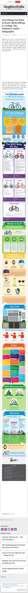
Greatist (12, 514)
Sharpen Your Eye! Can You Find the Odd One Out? (14, 562)
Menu (3, 13)
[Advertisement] (14, 67)
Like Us (3, 577)
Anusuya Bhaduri (6, 34)
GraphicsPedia (14, 7)
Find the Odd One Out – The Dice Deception (12, 538)
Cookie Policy (7, 587)
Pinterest (18, 1)
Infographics (14, 34)
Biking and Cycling (8, 519)
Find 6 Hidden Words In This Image (13, 570)
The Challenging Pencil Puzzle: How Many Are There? (14, 546)
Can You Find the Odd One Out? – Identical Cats (13, 554)
